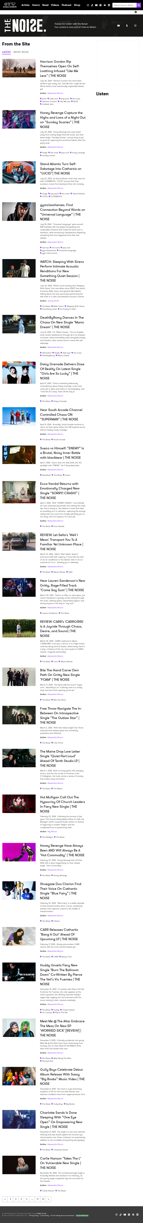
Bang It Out (66, 956)
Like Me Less (65, 101)
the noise (76, 98)
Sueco (67, 475)
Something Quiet (49, 309)
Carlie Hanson (48, 1190)
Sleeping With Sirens (75, 306)
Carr (55, 661)
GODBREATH (56, 196)
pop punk (65, 98)
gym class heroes (49, 253)
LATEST (6, 52)
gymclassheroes (49, 250)
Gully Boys (58, 1104)
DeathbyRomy (48, 355)
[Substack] (105, 5)
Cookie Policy (44, 1216)
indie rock (54, 98)
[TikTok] (92, 5)
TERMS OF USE (41, 1214)
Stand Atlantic (79, 193)
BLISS (75, 101)
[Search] (139, 5)
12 (43, 1199)
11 (38, 1199)
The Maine (57, 788)
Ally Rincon (52, 831)
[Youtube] (118, 26)
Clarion (56, 921)
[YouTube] (96, 5)
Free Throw (58, 742)
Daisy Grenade (60, 401)
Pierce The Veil (61, 1012)
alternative (46, 352)
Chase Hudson (68, 1009)
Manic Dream (63, 355)
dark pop (67, 352)
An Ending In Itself (68, 309)
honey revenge (78, 152)
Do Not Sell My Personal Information (62, 1216)
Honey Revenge (60, 875)
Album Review (59, 572)
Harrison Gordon (49, 101)
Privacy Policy (33, 1216)
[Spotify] (100, 5)
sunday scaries (48, 155)
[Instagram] (88, 5)
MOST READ (21, 52)
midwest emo (48, 104)
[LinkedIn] (109, 5)
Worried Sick (47, 1061)
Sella (70, 572)
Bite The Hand (59, 699)
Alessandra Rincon (55, 93)
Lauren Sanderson (50, 613)
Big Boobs (70, 1104)
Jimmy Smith (53, 300)
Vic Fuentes (47, 1012)
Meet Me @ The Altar (62, 1058)
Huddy (56, 1009)
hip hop (45, 247)
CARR (55, 956)
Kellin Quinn (58, 306)
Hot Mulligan (47, 837)
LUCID (45, 196)
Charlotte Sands (60, 1149)
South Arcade (59, 439)
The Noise (46, 306)
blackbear (46, 475)
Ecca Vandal (58, 526)
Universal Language (67, 250)
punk (44, 98)
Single (44, 152)
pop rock (65, 152)
